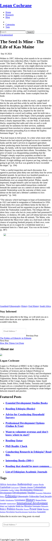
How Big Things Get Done (12, 343)
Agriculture (12, 484)
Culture (17, 490)
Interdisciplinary (11, 503)
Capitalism (5, 487)
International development (32, 503)
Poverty (26, 509)
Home (8, 12)
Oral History (33, 306)
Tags (8, 27)
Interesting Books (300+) (19, 460)
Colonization (4, 490)
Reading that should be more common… (29, 466)
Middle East (20, 506)
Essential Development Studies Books (27, 403)
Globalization (9, 500)
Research (10, 15)
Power (33, 508)
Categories (10, 24)
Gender (2, 500)
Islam (2, 506)
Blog (8, 17)
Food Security (46, 496)
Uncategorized (6, 35)
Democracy (38, 490)
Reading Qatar (14, 440)
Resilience (3, 512)
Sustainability (41, 512)
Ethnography (15, 306)
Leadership (11, 506)
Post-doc (19, 509)
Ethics (2, 496)
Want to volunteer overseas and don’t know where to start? (27, 433)
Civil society (15, 487)
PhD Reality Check (16, 446)
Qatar (39, 509)
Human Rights (40, 500)
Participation (36, 506)
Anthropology (24, 484)
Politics (11, 508)
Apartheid (4, 306)
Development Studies (23, 492)
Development (6, 493)
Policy (3, 509)
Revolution (10, 512)
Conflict (11, 490)
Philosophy (44, 506)
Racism (46, 509)
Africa (3, 484)
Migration (28, 506)
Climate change (26, 487)
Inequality (3, 503)
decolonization (26, 490)
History (24, 306)
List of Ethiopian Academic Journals (26, 471)
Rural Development (21, 512)
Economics (39, 493)
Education (47, 493)
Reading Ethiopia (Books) (20, 408)
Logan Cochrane (16, 5)
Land (6, 506)
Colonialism (40, 487)
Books (41, 484)
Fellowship (34, 496)
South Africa (45, 306)
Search (30, 32)
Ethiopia (11, 496)
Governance (20, 500)
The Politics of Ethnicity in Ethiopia (15, 338)
